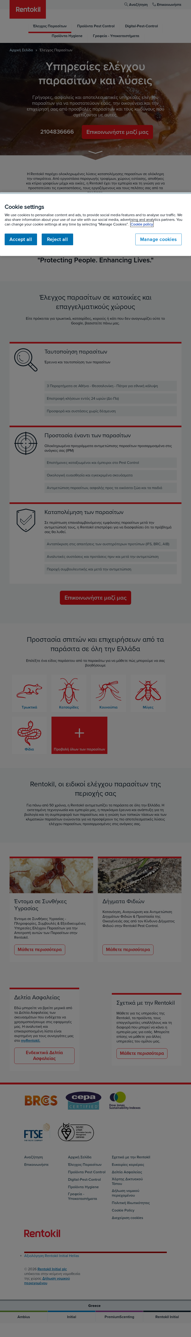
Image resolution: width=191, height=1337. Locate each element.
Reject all (57, 239)
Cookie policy (142, 224)
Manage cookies (158, 239)
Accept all (21, 239)
